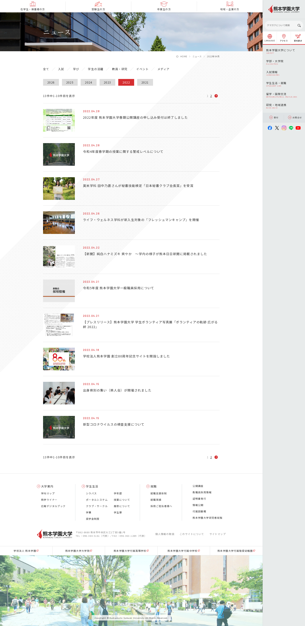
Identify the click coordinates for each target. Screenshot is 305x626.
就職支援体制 (159, 493)
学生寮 (118, 512)
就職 (154, 486)
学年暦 (118, 493)
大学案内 (47, 486)
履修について (122, 506)
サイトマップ (218, 534)
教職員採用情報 (202, 492)
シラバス (91, 493)
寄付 (276, 117)
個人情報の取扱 (164, 534)
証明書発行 (199, 498)
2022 (126, 82)
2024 (88, 82)
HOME (183, 56)
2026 (51, 82)
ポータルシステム (97, 499)
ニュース (197, 56)
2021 (145, 82)
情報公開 (198, 505)
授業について (122, 499)
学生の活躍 (95, 69)
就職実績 (156, 499)
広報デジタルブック (53, 506)
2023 (107, 82)
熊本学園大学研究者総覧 (207, 517)
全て (46, 69)
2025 (70, 82)
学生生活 (92, 486)
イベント (142, 69)
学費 (88, 512)
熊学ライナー (49, 499)
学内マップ (48, 493)
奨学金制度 (93, 519)
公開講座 (198, 486)
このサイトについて (192, 534)
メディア (163, 69)
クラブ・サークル (97, 506)
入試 (61, 69)
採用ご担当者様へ (161, 506)
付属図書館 (199, 511)
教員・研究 (119, 69)
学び (76, 69)
